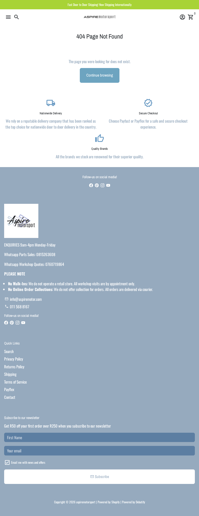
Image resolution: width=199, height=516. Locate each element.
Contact (9, 397)
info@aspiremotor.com (23, 299)
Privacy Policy (13, 359)
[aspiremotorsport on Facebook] (91, 185)
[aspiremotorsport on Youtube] (108, 185)
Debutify (140, 502)
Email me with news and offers (28, 462)
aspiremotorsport (85, 502)
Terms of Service (15, 382)
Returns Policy (14, 366)
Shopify (115, 502)
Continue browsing (99, 75)
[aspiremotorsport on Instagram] (102, 185)
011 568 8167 (17, 306)
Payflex (9, 389)
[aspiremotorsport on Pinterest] (97, 185)
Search (9, 351)
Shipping (10, 374)
